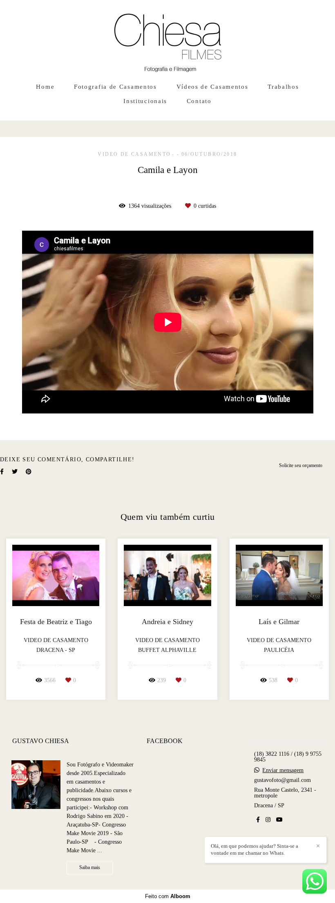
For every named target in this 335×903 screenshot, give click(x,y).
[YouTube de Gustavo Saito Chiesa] (279, 820)
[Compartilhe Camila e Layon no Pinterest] (28, 472)
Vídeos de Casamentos (212, 86)
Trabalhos (283, 86)
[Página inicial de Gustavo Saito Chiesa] (167, 38)
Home (45, 86)
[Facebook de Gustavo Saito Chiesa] (258, 820)
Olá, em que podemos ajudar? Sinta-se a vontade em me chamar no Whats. (254, 849)
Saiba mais (89, 867)
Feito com (167, 896)
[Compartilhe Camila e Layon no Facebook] (2, 472)
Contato (199, 101)
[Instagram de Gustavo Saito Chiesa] (268, 820)
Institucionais (145, 101)
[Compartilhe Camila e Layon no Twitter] (15, 472)
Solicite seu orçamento (300, 465)
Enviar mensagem (283, 770)
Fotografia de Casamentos (115, 86)
